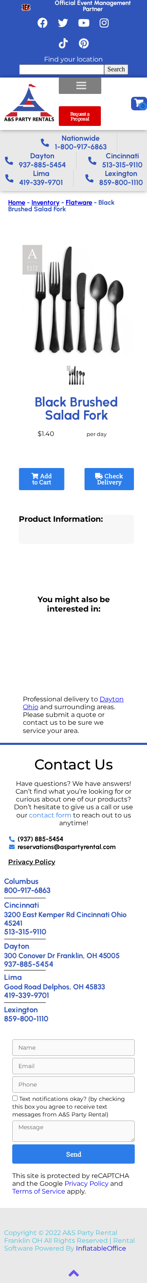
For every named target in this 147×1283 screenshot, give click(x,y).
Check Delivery (110, 479)
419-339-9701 (26, 995)
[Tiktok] (63, 43)
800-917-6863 (27, 890)
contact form (50, 815)
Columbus (21, 881)
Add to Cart (42, 479)
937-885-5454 (28, 964)
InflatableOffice (101, 1248)
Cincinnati (21, 905)
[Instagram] (104, 22)
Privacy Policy (31, 862)
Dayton (16, 946)
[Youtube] (84, 22)
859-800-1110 (26, 1018)
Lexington (21, 1009)
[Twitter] (63, 22)
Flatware (79, 202)
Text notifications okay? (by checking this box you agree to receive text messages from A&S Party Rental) (68, 1107)
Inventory (45, 202)
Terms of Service (38, 1191)
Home (16, 202)
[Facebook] (43, 22)
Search (116, 69)
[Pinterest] (84, 43)
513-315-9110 (25, 931)
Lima (13, 977)
